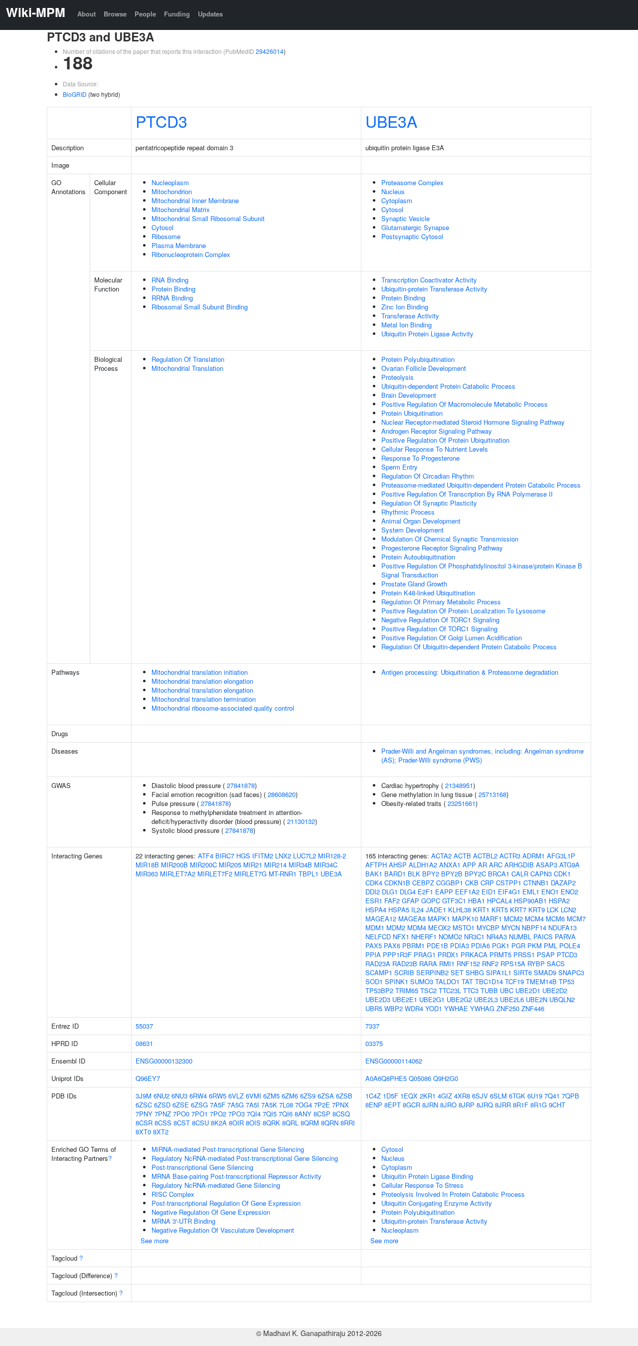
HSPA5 (398, 909)
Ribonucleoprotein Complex (191, 254)
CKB (471, 882)
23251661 (462, 803)
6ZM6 (290, 1095)
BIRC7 (224, 855)
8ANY (303, 1113)
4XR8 (462, 1095)
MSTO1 (464, 927)
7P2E (322, 1104)
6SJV (480, 1095)
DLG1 (390, 891)
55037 (144, 1026)
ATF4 (205, 855)
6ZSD (162, 1104)
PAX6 (392, 945)
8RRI (347, 1122)
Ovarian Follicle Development (423, 368)
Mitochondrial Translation (187, 368)
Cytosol (162, 227)
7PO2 (218, 1113)
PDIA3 (459, 945)
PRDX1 (448, 954)
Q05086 (420, 1078)
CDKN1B (397, 882)
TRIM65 (406, 990)
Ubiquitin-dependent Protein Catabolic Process (448, 386)
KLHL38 (459, 909)
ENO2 (569, 891)
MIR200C (203, 864)
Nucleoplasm (170, 182)
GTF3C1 (454, 900)
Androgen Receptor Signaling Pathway (436, 431)
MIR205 (230, 864)
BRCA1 (498, 873)
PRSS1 (524, 954)
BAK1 (373, 873)
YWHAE (456, 1008)
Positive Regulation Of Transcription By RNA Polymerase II (467, 494)
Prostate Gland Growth (414, 583)
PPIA (373, 954)
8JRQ (485, 1104)
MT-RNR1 (283, 873)
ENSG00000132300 (164, 1061)
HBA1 (476, 900)
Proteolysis (397, 377)
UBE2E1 (404, 999)
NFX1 (401, 936)
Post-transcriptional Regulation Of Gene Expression (226, 1203)
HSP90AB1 (530, 900)
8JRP (467, 1104)
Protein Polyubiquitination (418, 359)
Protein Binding (173, 288)
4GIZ (445, 1095)
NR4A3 (496, 936)
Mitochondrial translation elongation (202, 681)
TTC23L (450, 990)
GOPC (430, 900)
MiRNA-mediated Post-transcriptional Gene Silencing (228, 1149)
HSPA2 (559, 900)
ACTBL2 (485, 855)
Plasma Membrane (179, 245)
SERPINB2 (432, 972)
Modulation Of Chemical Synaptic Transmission (449, 538)
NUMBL (520, 936)
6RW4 (198, 1095)
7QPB (570, 1095)
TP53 (566, 981)
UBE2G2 (459, 999)
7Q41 (552, 1095)
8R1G (538, 1104)
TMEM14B (541, 981)
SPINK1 (396, 981)
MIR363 (147, 873)
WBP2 (393, 1008)
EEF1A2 (467, 891)
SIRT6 (522, 972)
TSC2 (428, 990)
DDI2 (372, 891)
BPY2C (475, 873)
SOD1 (374, 981)
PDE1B (437, 945)
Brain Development (408, 395)
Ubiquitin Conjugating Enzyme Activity (436, 1203)
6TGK (517, 1095)
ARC (495, 864)
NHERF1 (424, 936)
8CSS (163, 1122)
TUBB (489, 990)
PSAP (546, 954)
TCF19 (514, 981)
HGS (243, 855)
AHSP (398, 864)
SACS (556, 963)
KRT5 (499, 909)
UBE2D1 (527, 990)
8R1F (520, 1104)
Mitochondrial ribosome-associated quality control (223, 708)
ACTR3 (509, 855)
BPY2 (430, 873)
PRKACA (474, 954)
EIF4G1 (509, 891)
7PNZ (163, 1113)
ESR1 (373, 900)
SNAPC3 (571, 972)
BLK (414, 873)
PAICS (543, 936)
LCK (553, 909)
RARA (428, 963)
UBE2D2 (554, 990)
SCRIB (404, 972)
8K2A (219, 1122)
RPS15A (512, 963)
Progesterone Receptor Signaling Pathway (442, 547)
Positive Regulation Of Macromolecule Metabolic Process (464, 404)
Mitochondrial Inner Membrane (195, 200)
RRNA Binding (172, 297)
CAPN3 (541, 873)
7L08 (286, 1104)
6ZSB (344, 1095)
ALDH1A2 (423, 864)
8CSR (144, 1122)
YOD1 (433, 1008)
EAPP (444, 891)
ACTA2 (441, 855)
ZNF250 (507, 1008)
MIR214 (275, 864)
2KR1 (428, 1095)
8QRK (271, 1122)
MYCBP (488, 927)
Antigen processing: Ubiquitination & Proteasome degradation (469, 672)
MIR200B (174, 864)
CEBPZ (423, 882)
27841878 (241, 785)
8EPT (392, 1104)
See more (154, 1240)
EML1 (530, 891)
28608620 (282, 794)
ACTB (462, 855)
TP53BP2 (379, 990)
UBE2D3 (377, 999)
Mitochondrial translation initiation (200, 672)
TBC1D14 (489, 981)
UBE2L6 (512, 999)
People (145, 13)
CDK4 (373, 882)
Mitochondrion (172, 191)
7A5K (269, 1104)
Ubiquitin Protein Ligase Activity (427, 333)
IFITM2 (262, 855)
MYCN (510, 927)
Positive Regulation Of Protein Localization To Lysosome (463, 610)
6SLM (498, 1095)
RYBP (536, 963)
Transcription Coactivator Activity (429, 279)
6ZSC (144, 1104)
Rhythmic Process (408, 512)
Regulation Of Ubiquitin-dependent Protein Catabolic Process (469, 646)
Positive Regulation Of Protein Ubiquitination (445, 440)
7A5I (252, 1104)
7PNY (144, 1113)
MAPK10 (465, 918)
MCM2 (513, 918)
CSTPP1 (508, 882)
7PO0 (181, 1113)
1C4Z (373, 1095)
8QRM (310, 1122)
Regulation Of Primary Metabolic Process (441, 601)
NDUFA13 (562, 927)
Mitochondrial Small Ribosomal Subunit (208, 218)
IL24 (417, 909)
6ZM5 (271, 1095)
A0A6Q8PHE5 (386, 1078)
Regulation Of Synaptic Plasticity (429, 503)
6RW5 (217, 1095)
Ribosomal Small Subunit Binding (200, 306)
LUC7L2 (304, 855)
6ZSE (180, 1104)
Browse (115, 13)
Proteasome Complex (412, 182)
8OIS (253, 1122)
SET (457, 972)
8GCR (411, 1104)
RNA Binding (170, 279)
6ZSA (326, 1095)
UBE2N (536, 999)
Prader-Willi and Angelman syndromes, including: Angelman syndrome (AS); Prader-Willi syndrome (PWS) (482, 755)
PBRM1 (413, 945)
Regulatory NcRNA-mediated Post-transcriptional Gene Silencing (245, 1158)
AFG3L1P (561, 855)
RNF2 (490, 963)
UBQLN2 (562, 999)
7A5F (217, 1104)
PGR (518, 945)
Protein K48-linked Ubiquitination (428, 592)
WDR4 (414, 1008)
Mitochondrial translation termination (204, 699)
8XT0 (143, 1131)
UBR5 (373, 1008)
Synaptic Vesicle (405, 218)
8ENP (373, 1104)
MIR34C (325, 864)
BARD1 (395, 873)
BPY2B (452, 873)
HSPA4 (375, 909)
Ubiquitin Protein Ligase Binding (427, 1176)
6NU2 (161, 1095)
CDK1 (562, 873)
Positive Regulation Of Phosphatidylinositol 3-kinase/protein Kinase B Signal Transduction (481, 570)
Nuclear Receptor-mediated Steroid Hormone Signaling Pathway (473, 422)
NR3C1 (474, 936)
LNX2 (283, 855)
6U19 (534, 1095)
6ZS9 (308, 1095)
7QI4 (254, 1113)
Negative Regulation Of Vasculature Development (223, 1230)
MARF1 (491, 918)
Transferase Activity (410, 315)
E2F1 (425, 891)
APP (469, 864)
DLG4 (408, 891)
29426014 (270, 51)
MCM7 (576, 918)
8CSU (200, 1122)
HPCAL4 (499, 900)
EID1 (488, 891)
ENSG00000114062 (393, 1061)
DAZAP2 (563, 882)
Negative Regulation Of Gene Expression (211, 1212)
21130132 (301, 821)
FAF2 (392, 900)
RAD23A (377, 963)
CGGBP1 (449, 882)
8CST (181, 1122)
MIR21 (252, 864)
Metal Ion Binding (406, 324)
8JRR (503, 1104)
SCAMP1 (378, 972)
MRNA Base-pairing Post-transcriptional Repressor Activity (236, 1176)
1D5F (390, 1095)
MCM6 (555, 918)
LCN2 (568, 909)
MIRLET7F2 (214, 873)
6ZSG (199, 1104)
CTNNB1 (536, 882)
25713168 (492, 794)
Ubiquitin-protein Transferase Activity (434, 288)
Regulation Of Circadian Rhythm (427, 476)
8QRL (290, 1122)
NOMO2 (450, 936)
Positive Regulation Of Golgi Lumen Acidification (451, 637)
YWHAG (482, 1008)
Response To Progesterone (420, 458)
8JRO (448, 1104)
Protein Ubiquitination (412, 413)
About (86, 13)
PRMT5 (500, 954)
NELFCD (378, 936)
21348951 (459, 785)
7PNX (340, 1104)
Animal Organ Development (421, 521)
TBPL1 (309, 873)
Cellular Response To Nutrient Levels (434, 449)
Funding (177, 13)
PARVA (565, 936)
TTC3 (470, 990)
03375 (374, 1043)
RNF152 (468, 963)
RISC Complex (173, 1194)
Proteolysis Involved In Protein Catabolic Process (453, 1194)
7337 (372, 1026)
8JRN (430, 1104)
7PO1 (199, 1113)
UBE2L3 (486, 999)
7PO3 (236, 1113)
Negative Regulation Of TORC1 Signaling (440, 619)
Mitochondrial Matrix (181, 209)
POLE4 (569, 945)
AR (482, 864)
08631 (144, 1043)
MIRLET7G (250, 873)
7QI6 (286, 1113)
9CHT (557, 1104)
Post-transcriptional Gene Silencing (202, 1167)
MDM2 (395, 927)
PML (550, 945)
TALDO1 (447, 981)
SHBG (475, 972)
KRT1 (481, 909)
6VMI (253, 1095)
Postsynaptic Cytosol (412, 236)
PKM (534, 945)
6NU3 (179, 1095)
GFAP (410, 900)
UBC (506, 990)
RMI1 (447, 963)
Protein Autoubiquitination (418, 556)
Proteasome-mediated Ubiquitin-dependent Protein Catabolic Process (481, 485)
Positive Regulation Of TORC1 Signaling (439, 628)
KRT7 (518, 909)
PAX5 (373, 945)
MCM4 (534, 918)
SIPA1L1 (498, 972)
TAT (467, 981)
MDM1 (374, 927)
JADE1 (436, 909)
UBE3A (391, 120)
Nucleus (393, 191)
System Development (412, 530)
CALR (519, 873)
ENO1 (550, 891)
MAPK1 (439, 918)
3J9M (144, 1095)
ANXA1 (450, 864)
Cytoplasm (396, 200)
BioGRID (75, 94)
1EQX (409, 1095)
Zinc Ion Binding (404, 306)
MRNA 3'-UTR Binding (183, 1221)
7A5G (235, 1104)
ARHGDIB (519, 864)
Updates (210, 13)
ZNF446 (532, 1008)
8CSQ (341, 1113)
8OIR (236, 1122)
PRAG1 (425, 954)
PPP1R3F (397, 954)
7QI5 (270, 1113)
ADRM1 (533, 855)
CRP (487, 882)
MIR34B (300, 864)
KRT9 (536, 909)
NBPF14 (534, 927)
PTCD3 (161, 120)
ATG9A (569, 864)
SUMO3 (421, 981)
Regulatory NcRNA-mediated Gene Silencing (216, 1185)
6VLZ (236, 1095)
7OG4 (303, 1104)
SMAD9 (545, 972)
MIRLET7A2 (177, 873)
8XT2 (160, 1131)
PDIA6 (480, 945)
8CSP (322, 1113)
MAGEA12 (380, 918)
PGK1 (500, 945)
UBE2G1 (432, 999)
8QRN (329, 1122)
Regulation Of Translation (188, 359)
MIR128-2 (332, 855)
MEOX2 (439, 927)
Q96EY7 (148, 1078)
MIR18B (147, 864)
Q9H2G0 (445, 1078)
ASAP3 (546, 864)
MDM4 (416, 927)
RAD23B (404, 963)
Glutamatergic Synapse (415, 227)
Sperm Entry (399, 467)
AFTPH (376, 864)
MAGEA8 (412, 918)
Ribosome (166, 236)
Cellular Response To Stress (422, 1185)
